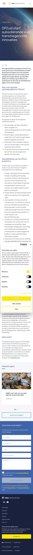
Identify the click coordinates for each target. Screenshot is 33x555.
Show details (24, 293)
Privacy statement (6, 547)
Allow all (16, 298)
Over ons (4, 522)
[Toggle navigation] (4, 3)
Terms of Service (23, 488)
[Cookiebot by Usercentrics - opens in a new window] (20, 245)
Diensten (4, 510)
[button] (30, 3)
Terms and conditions (7, 550)
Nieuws (4, 516)
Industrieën (5, 507)
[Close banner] (30, 244)
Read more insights (16, 415)
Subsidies (4, 513)
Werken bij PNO (6, 519)
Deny (16, 309)
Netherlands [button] (12, 542)
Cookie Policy (16, 547)
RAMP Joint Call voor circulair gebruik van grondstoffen (16, 394)
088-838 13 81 (15, 358)
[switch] (29, 276)
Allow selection (16, 303)
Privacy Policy (10, 488)
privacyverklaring (23, 473)
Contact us (16, 536)
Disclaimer (17, 550)
